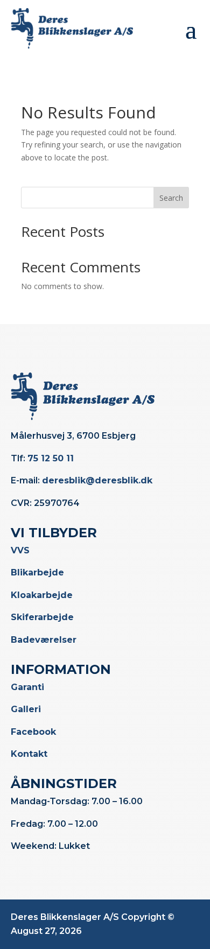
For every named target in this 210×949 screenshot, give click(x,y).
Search (171, 198)
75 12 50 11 (50, 458)
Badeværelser (43, 640)
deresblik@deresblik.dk (97, 480)
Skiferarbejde (42, 617)
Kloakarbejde (42, 595)
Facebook (33, 732)
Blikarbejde (37, 572)
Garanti (27, 687)
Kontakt (29, 754)
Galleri (26, 709)
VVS (20, 550)
